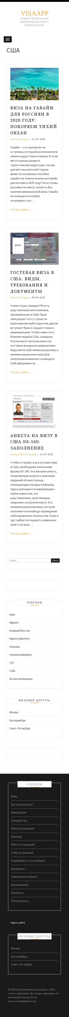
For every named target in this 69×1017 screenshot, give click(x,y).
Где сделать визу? (22, 804)
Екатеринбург (17, 720)
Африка (13, 622)
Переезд (16, 836)
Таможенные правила (24, 876)
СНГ (11, 663)
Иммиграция (18, 812)
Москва (13, 712)
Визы (13, 454)
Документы (18, 869)
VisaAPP (34, 13)
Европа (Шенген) (19, 638)
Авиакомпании (19, 885)
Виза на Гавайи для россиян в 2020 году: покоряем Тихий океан (33, 120)
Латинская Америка (21, 679)
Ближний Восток (19, 630)
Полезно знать (20, 901)
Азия (12, 614)
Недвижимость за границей (28, 860)
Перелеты (17, 893)
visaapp (23, 139)
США (13, 139)
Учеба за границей (22, 852)
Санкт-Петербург (20, 728)
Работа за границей (23, 844)
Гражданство (19, 820)
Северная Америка (20, 654)
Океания (14, 646)
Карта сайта (18, 922)
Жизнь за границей (22, 828)
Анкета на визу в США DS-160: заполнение (34, 442)
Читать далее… (20, 209)
